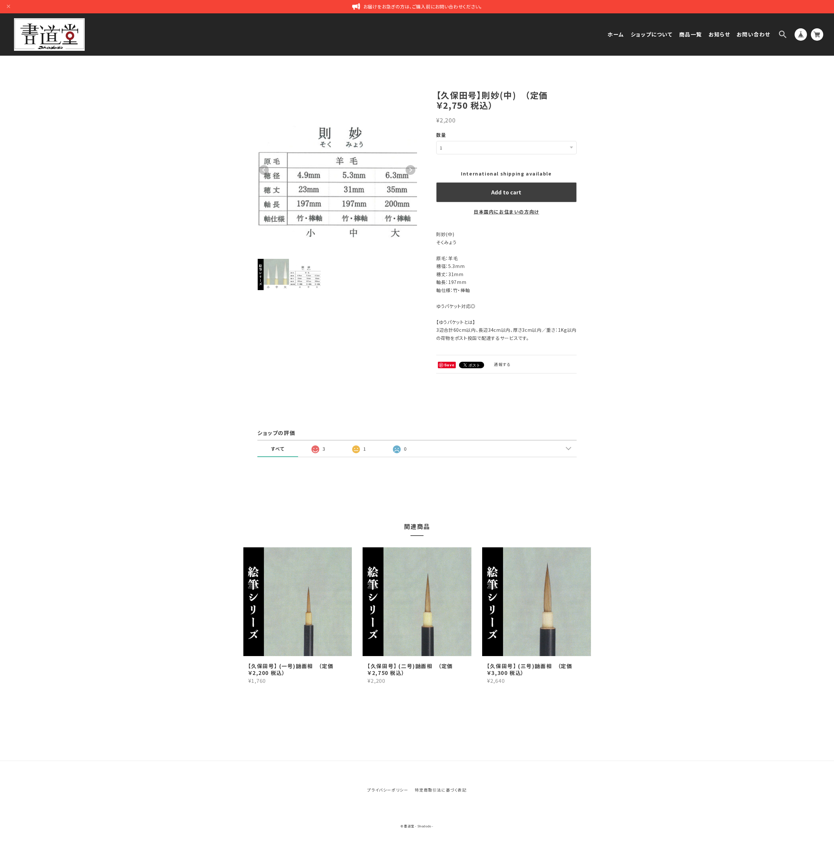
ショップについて (652, 34)
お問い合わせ (753, 34)
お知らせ (719, 34)
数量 (441, 135)
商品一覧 (690, 34)
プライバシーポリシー (387, 790)
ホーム (616, 34)
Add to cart (506, 192)
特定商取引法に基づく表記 (441, 790)
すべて (278, 448)
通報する (502, 364)
